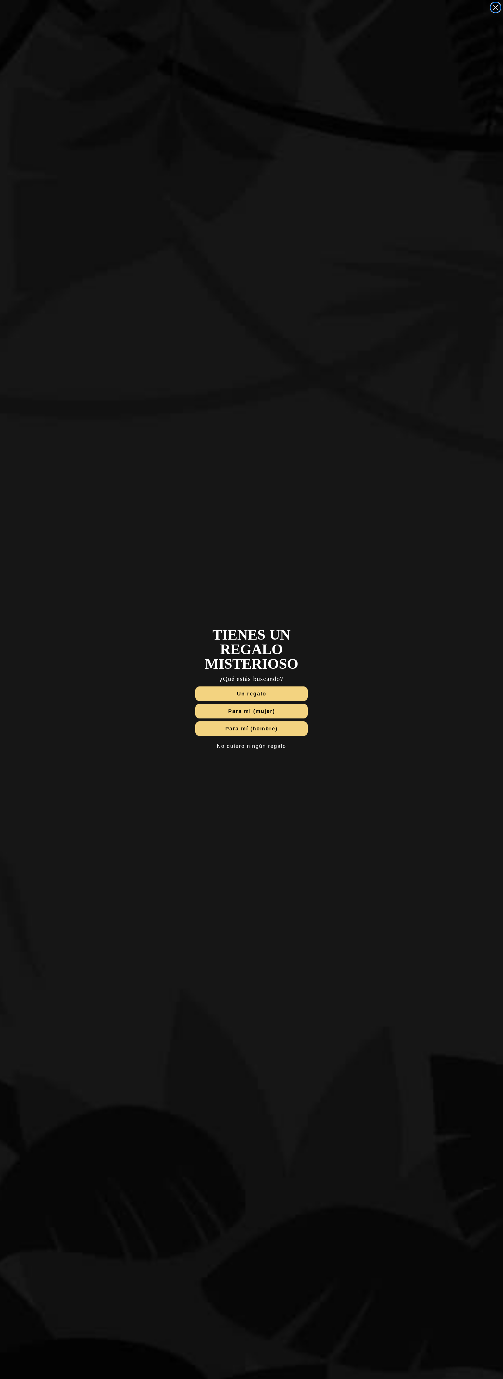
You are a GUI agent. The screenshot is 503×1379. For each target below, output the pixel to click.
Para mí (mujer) (251, 711)
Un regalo (251, 694)
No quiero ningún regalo (251, 746)
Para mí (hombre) (251, 729)
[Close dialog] (495, 7)
